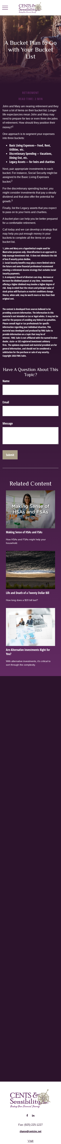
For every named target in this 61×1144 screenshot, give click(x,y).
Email (6, 402)
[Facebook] (27, 1115)
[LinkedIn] (33, 1115)
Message (8, 423)
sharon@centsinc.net (30, 1131)
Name (6, 381)
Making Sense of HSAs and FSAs (24, 532)
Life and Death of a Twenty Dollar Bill (27, 593)
